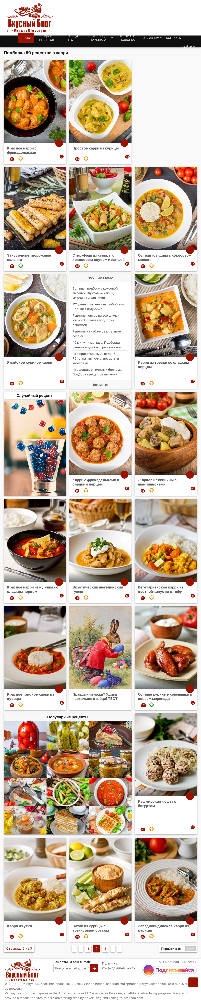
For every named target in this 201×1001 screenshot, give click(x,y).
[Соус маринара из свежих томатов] (110, 792)
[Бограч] (68, 764)
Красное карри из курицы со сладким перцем (32, 589)
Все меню (100, 385)
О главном (151, 37)
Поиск (27, 37)
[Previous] (81, 948)
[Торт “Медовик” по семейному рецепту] (68, 820)
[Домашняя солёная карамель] (25, 820)
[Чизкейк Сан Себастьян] (25, 792)
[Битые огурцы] (68, 792)
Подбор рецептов (46, 38)
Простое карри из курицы (95, 148)
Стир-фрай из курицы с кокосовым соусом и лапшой (98, 257)
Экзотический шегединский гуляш (97, 589)
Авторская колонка (128, 38)
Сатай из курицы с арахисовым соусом (90, 928)
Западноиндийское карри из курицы (163, 928)
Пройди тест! (72, 38)
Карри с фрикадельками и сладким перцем (95, 482)
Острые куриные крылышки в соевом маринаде (165, 696)
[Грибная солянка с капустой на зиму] (25, 764)
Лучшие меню (100, 278)
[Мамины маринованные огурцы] (68, 735)
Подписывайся (174, 970)
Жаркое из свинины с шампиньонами (157, 482)
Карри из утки (19, 926)
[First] (74, 948)
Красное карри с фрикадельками (22, 150)
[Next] (113, 948)
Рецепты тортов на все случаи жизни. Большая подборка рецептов (96, 320)
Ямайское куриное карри (29, 362)
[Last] (119, 948)
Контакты (173, 37)
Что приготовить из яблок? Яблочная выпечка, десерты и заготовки (95, 358)
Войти (187, 46)
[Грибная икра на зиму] (110, 764)
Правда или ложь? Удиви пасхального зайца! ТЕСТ (95, 696)
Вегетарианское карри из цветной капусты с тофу (160, 589)
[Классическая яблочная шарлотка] (110, 735)
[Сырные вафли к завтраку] (110, 820)
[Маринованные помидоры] (25, 735)
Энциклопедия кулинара (98, 38)
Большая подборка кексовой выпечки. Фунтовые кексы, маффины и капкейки (95, 293)
